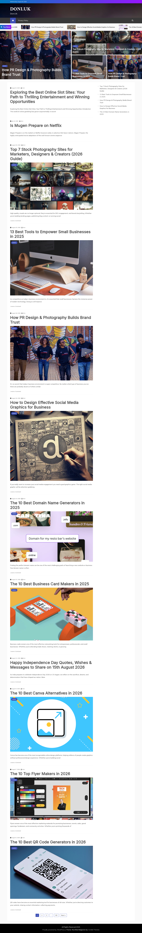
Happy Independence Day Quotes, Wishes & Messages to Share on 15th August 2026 (51, 665)
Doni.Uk (20, 9)
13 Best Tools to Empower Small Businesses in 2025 (50, 234)
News (4, 61)
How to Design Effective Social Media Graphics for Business (38, 27)
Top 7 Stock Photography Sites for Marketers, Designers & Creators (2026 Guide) (33, 69)
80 (56, 915)
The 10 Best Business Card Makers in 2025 (49, 583)
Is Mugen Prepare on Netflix (36, 125)
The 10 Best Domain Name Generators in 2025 (85, 27)
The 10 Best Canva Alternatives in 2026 (46, 693)
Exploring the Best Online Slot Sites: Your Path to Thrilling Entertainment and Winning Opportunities (50, 97)
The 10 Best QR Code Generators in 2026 (48, 842)
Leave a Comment (15, 220)
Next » (63, 915)
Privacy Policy (23, 20)
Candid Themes (93, 930)
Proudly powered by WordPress (53, 930)
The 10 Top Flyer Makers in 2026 (40, 773)
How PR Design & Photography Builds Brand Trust (50, 320)
